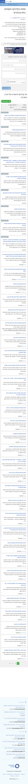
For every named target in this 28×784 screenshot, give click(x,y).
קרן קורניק (24, 619)
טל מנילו (24, 305)
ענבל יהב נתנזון (23, 632)
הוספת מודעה (5, 101)
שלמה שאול (24, 645)
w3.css (17, 779)
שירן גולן (24, 360)
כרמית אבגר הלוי (23, 292)
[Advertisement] (14, 682)
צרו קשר (23, 774)
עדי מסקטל (24, 658)
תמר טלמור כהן (23, 333)
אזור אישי (8, 1)
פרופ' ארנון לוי (23, 606)
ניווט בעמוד (3, 4)
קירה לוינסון (24, 346)
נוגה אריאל (24, 403)
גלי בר (25, 496)
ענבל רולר (24, 468)
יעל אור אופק (23, 318)
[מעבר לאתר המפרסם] (14, 50)
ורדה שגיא (24, 455)
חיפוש (2, 1)
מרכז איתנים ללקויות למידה (21, 279)
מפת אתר (12, 776)
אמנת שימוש (10, 774)
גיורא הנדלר (24, 551)
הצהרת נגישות (17, 774)
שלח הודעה (5, 88)
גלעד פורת (24, 481)
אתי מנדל (24, 416)
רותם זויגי (24, 523)
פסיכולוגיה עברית (21, 4)
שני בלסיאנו (24, 566)
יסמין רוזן (24, 579)
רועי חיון (24, 373)
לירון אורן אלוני (23, 388)
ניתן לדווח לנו (13, 44)
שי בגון (25, 264)
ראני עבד (24, 593)
